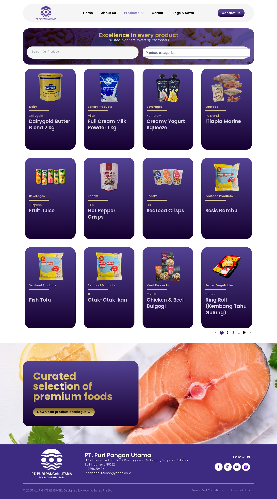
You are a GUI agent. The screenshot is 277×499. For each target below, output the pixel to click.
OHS (91, 205)
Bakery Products (100, 107)
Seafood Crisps (165, 210)
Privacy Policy (240, 490)
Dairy (33, 107)
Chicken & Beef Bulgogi (165, 302)
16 (244, 333)
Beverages (154, 107)
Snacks (93, 196)
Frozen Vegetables (219, 285)
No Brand (212, 116)
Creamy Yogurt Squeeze (166, 124)
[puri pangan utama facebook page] (219, 467)
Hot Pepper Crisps (101, 213)
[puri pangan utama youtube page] (237, 467)
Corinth (152, 294)
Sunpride (35, 205)
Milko (91, 116)
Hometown (154, 116)
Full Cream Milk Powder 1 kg (107, 124)
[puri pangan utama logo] (52, 464)
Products (131, 13)
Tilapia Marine (223, 121)
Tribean (210, 294)
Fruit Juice (42, 210)
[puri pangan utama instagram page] (228, 467)
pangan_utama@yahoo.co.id (109, 473)
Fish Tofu (40, 299)
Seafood (211, 107)
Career (157, 13)
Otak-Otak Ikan (107, 299)
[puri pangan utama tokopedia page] (246, 467)
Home (88, 13)
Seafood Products (219, 196)
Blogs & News (183, 13)
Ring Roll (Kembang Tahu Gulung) (226, 306)
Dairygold (36, 116)
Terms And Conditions (207, 490)
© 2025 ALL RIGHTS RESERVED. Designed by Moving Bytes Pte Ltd (67, 490)
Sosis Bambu (221, 210)
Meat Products (158, 285)
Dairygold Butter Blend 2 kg (49, 124)
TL (206, 205)
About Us (108, 13)
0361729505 (96, 469)
